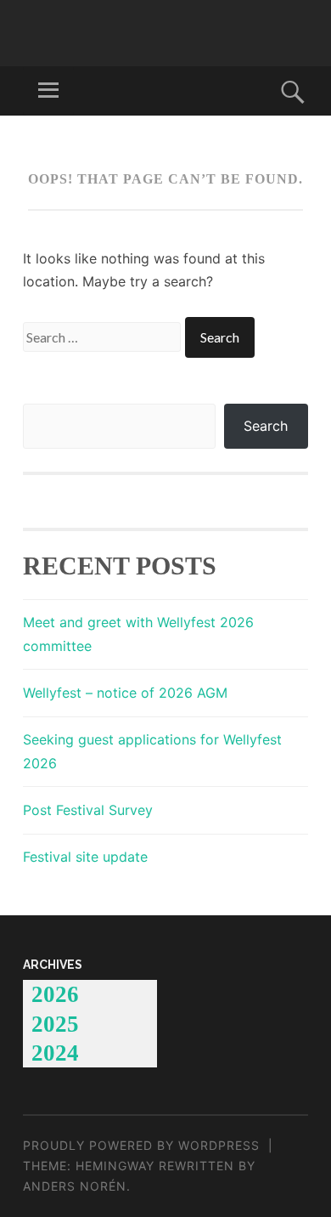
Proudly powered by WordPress (141, 1145)
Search (266, 425)
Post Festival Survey (88, 809)
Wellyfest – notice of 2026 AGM (125, 692)
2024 (55, 1053)
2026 (55, 994)
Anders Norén (74, 1186)
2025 (55, 1024)
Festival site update (85, 856)
